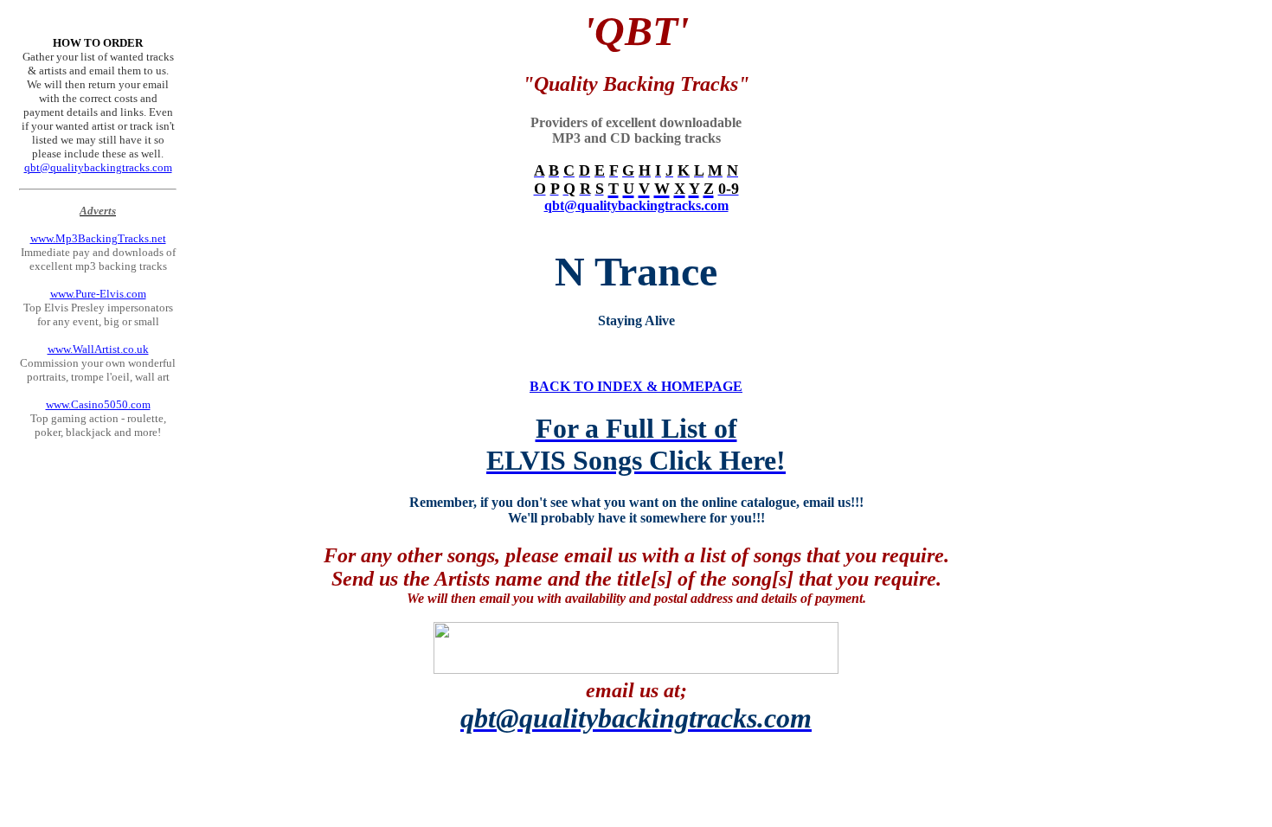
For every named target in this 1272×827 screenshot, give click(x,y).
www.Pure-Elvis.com (98, 293)
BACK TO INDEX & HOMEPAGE (636, 386)
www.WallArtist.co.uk (98, 349)
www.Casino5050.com (98, 404)
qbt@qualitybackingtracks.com (98, 167)
